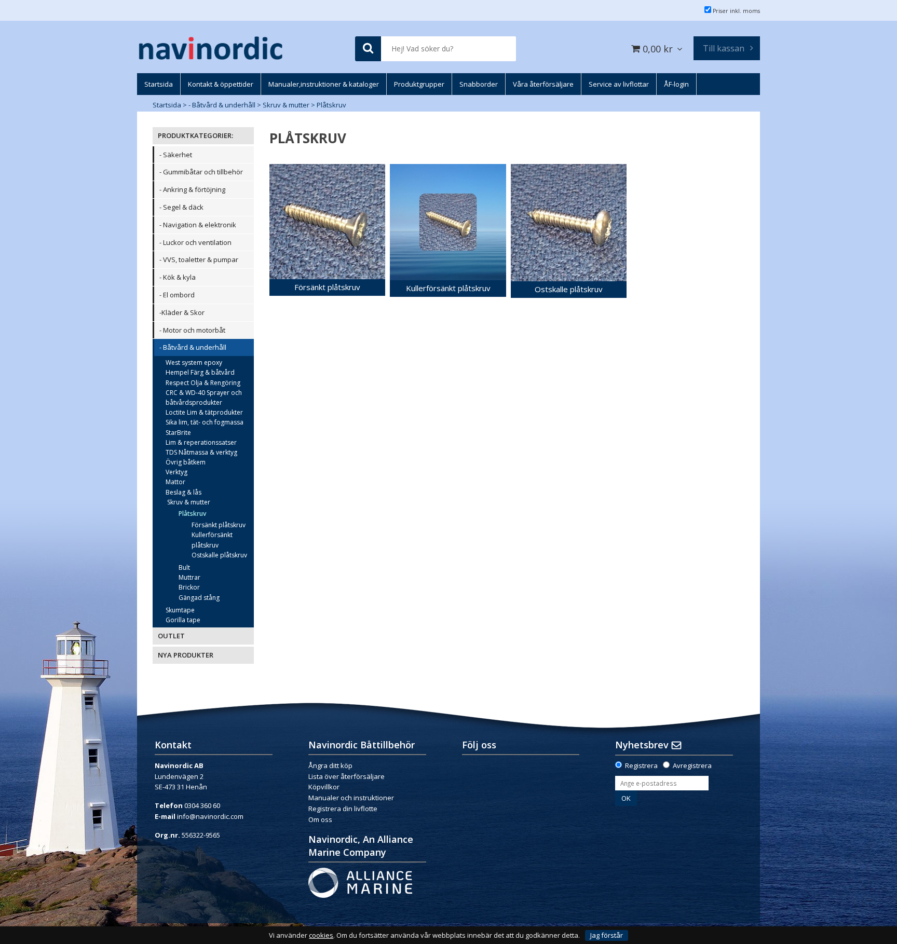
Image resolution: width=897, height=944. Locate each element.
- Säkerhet (175, 154)
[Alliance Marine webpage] (360, 881)
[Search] (368, 49)
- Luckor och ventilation (195, 242)
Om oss (320, 819)
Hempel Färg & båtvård (200, 372)
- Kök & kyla (177, 277)
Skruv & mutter (286, 105)
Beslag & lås (183, 492)
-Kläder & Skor (182, 312)
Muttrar (189, 577)
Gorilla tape (183, 619)
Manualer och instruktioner (352, 797)
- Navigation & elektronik (197, 224)
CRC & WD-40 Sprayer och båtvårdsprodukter (204, 397)
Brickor (189, 587)
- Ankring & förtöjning (192, 189)
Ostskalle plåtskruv (219, 555)
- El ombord (177, 294)
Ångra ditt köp (330, 765)
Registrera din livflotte (342, 808)
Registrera (641, 765)
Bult (184, 567)
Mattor (175, 481)
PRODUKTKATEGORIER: (195, 135)
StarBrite (178, 432)
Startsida (167, 105)
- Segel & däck (181, 207)
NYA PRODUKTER (185, 655)
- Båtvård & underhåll (221, 105)
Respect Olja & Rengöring (203, 382)
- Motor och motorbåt (192, 330)
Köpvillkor (323, 786)
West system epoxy (194, 362)
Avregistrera (692, 765)
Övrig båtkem (186, 462)
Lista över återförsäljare (346, 776)
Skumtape (180, 610)
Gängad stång (199, 597)
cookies (321, 935)
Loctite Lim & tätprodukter (204, 412)
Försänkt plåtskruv (219, 525)
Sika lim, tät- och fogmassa (204, 422)
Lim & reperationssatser (201, 442)
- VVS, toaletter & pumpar (198, 259)
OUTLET (171, 635)
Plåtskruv (331, 105)
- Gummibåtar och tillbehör (201, 171)
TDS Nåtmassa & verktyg (201, 452)
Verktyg (176, 472)
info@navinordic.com (210, 816)
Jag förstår (606, 935)
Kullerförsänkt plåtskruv (212, 539)
